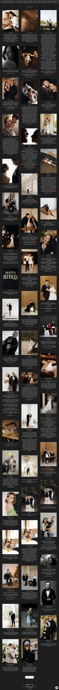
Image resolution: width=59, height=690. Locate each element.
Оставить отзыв (29, 677)
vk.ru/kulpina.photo (10, 216)
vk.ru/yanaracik (29, 317)
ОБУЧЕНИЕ (49, 1)
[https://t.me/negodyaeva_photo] (28, 684)
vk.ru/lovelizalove (48, 567)
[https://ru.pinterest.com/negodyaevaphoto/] (32, 684)
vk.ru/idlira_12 (48, 175)
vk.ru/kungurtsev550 (29, 665)
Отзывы (44, 1)
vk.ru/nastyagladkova (10, 630)
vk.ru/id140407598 (29, 197)
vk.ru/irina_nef (48, 416)
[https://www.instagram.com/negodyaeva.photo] (30, 684)
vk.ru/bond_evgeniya (48, 539)
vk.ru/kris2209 (48, 642)
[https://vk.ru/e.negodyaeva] (26, 684)
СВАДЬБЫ (24, 1)
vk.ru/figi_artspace (29, 357)
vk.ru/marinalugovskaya (10, 590)
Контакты (54, 1)
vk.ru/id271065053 (10, 477)
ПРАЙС (35, 1)
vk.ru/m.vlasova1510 (29, 235)
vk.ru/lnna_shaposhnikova (48, 339)
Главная (19, 1)
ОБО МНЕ (39, 1)
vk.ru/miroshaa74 (48, 607)
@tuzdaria (29, 147)
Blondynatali (10, 518)
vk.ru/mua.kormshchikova (29, 630)
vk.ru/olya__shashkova (48, 379)
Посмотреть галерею (48, 74)
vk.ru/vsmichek (48, 256)
